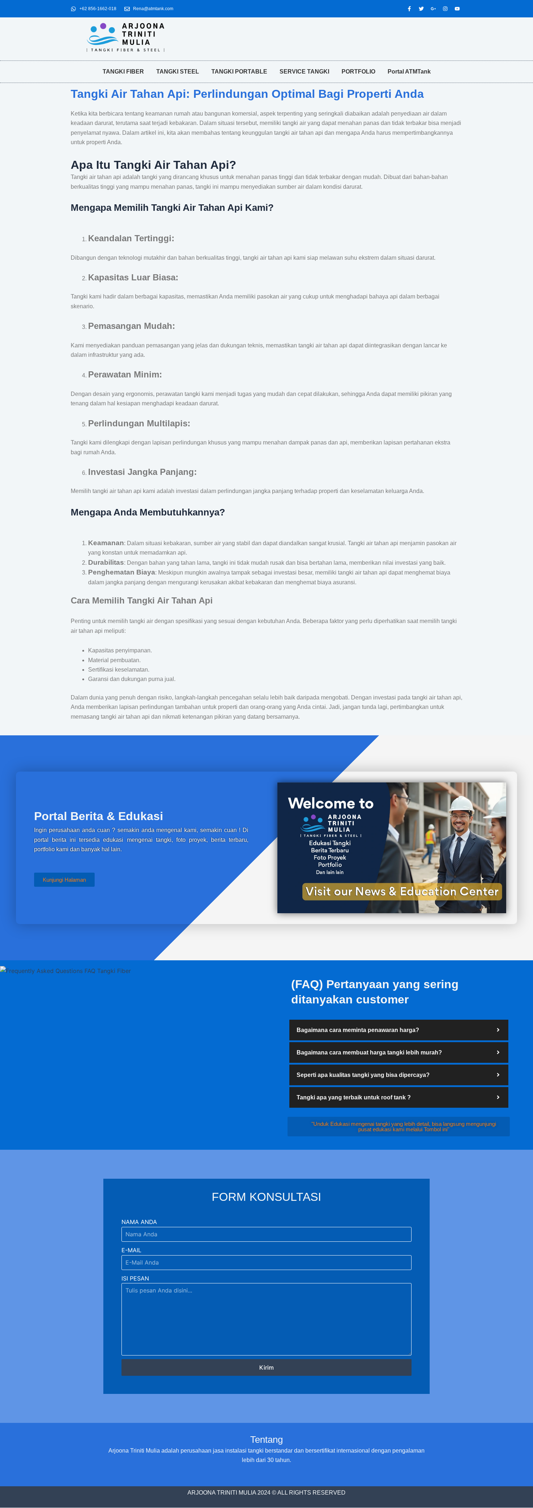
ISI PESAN (135, 1278)
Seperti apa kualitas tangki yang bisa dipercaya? (363, 1075)
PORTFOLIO (358, 71)
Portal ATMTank (409, 71)
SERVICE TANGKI (304, 71)
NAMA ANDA (139, 1221)
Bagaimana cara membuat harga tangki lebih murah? (369, 1052)
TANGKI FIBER (123, 71)
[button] (398, 1030)
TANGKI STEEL (177, 71)
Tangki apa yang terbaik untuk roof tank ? (354, 1097)
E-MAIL (131, 1250)
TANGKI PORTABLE (239, 71)
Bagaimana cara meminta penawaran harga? (358, 1030)
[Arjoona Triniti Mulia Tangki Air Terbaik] (125, 37)
